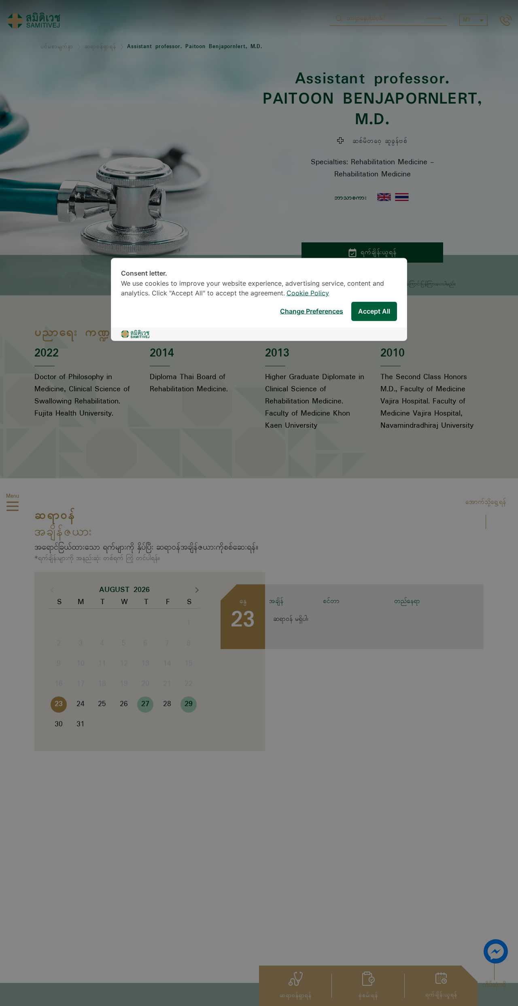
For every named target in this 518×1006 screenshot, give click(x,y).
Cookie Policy (308, 293)
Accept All (374, 311)
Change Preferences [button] (311, 311)
